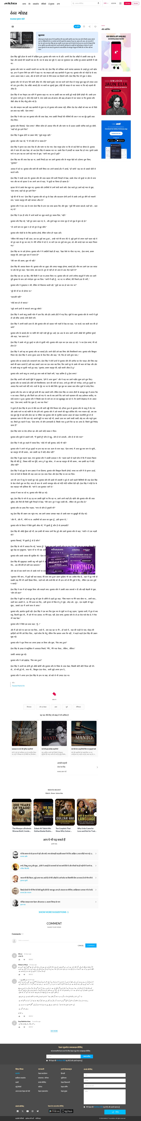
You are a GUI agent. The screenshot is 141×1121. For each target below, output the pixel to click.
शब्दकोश (36, 4)
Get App (127, 3)
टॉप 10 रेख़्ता (42, 707)
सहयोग (17, 1073)
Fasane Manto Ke (18, 686)
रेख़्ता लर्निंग (64, 1087)
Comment (91, 945)
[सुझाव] (84, 26)
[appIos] (67, 1111)
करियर (40, 1087)
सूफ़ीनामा (63, 1078)
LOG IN (113, 3)
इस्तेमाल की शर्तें (29, 1118)
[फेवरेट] (95, 26)
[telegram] (37, 1111)
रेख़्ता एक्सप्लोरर (43, 1091)
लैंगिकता (78, 707)
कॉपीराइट (38, 1118)
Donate (136, 3)
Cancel (81, 945)
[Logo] (11, 4)
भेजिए (117, 1112)
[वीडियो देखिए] (12, 26)
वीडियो (43, 4)
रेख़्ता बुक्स (64, 1091)
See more (54, 1031)
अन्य (58, 4)
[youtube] (27, 1111)
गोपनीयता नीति (60, 1061)
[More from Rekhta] (120, 3)
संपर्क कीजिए (42, 1082)
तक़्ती (17, 1082)
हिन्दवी (63, 1073)
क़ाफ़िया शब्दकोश (20, 1078)
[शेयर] (89, 26)
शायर (24, 4)
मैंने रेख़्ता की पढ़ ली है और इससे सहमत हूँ (65, 1061)
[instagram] (32, 1111)
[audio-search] (98, 3)
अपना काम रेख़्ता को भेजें (22, 1091)
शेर (29, 4)
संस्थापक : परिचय (43, 1078)
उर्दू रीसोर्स (18, 1087)
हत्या (56, 707)
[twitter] (22, 1111)
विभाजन (29, 707)
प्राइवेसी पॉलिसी (19, 1118)
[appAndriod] (54, 1111)
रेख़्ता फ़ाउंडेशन (42, 1073)
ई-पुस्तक (51, 4)
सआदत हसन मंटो (17, 19)
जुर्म (67, 707)
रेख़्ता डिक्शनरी (65, 1082)
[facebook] (17, 1111)
